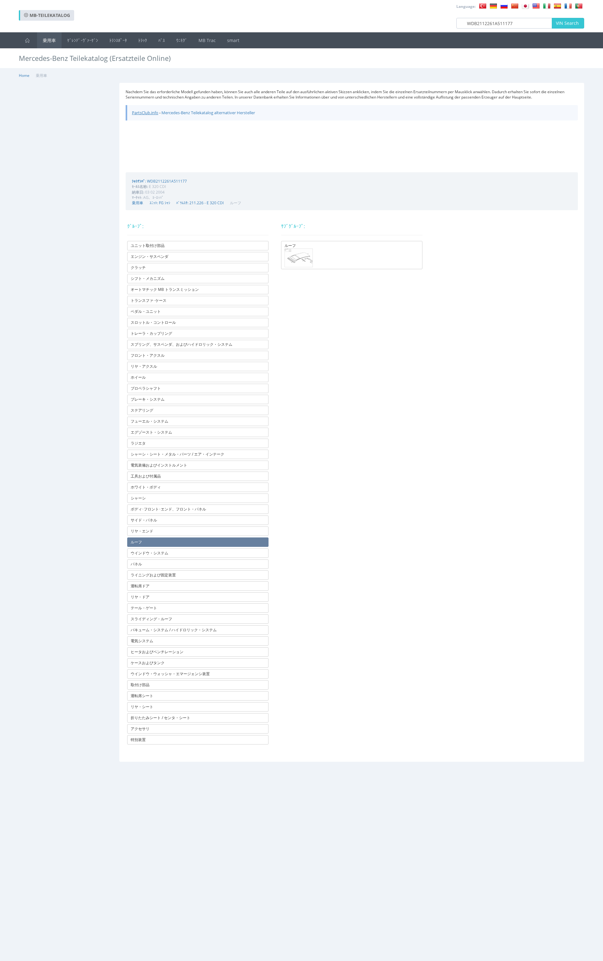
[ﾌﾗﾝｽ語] (568, 6)
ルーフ (136, 542)
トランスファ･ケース (148, 300)
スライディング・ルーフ (151, 619)
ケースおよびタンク (148, 662)
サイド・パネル (144, 520)
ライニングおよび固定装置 (153, 575)
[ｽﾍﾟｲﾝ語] (557, 6)
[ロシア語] (504, 6)
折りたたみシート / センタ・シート (160, 717)
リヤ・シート (142, 706)
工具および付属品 (146, 476)
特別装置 (138, 739)
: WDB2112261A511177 (159, 181)
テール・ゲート (144, 608)
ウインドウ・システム (149, 553)
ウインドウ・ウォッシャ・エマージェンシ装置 (170, 673)
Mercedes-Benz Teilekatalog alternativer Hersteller (208, 112)
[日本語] (525, 6)
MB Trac (207, 40)
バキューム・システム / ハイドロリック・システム (174, 630)
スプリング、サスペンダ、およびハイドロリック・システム (181, 344)
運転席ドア (140, 586)
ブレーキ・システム (148, 399)
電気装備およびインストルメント (159, 465)
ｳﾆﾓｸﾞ (181, 40)
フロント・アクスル (148, 355)
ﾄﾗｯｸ (142, 40)
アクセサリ (140, 728)
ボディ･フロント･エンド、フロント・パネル (168, 509)
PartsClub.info (145, 112)
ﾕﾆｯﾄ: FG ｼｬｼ (159, 203)
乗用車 (49, 40)
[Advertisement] (470, 75)
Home (24, 75)
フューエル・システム (149, 421)
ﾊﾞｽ (161, 40)
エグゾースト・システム (151, 432)
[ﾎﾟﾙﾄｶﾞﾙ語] (579, 6)
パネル (136, 564)
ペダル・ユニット (146, 311)
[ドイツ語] (493, 6)
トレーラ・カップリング (151, 333)
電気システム (142, 640)
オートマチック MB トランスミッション (165, 289)
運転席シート (142, 695)
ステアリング (142, 410)
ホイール (138, 377)
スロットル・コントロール (153, 322)
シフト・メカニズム (148, 278)
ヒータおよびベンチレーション (157, 651)
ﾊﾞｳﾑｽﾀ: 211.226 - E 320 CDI (200, 203)
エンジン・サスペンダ (149, 256)
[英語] (536, 6)
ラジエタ (138, 443)
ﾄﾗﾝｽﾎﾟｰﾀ (118, 40)
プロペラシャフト (146, 388)
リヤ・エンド (142, 531)
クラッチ (138, 267)
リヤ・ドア (140, 597)
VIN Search (568, 23)
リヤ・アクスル (144, 366)
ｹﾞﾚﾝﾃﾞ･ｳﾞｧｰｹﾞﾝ (82, 40)
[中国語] (515, 6)
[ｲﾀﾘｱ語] (547, 6)
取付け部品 (140, 684)
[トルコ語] (482, 6)
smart (233, 40)
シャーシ (138, 498)
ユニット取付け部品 (148, 245)
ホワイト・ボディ (146, 487)
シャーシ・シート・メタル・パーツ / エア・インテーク (177, 454)
